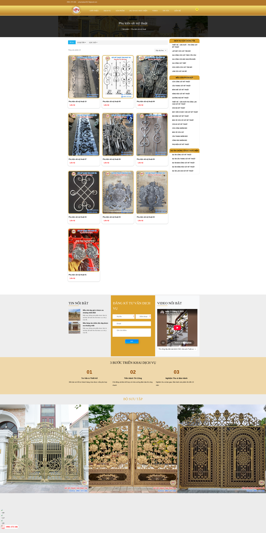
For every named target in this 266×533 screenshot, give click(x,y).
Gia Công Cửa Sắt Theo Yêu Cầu (184, 55)
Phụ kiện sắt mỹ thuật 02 (146, 217)
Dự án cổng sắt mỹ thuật (181, 154)
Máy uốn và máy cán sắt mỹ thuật (185, 112)
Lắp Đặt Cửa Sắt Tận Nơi (181, 51)
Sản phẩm (120, 11)
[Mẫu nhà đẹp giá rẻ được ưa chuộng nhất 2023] (74, 320)
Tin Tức (166, 11)
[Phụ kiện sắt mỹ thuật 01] (84, 250)
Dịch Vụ (107, 11)
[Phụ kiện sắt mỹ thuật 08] (152, 77)
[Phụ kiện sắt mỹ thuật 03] (118, 193)
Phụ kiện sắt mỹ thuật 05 (146, 159)
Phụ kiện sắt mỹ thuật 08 (146, 101)
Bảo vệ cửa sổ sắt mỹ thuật (183, 120)
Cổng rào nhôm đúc (179, 140)
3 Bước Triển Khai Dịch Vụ (133, 363)
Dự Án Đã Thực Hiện (138, 11)
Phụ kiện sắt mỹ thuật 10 (77, 101)
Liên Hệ (177, 11)
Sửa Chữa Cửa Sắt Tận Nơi (182, 67)
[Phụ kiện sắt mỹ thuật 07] (84, 135)
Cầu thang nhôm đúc (180, 136)
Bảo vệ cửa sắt (178, 132)
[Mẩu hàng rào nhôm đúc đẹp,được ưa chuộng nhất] (74, 333)
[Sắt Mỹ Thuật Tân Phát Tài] (76, 14)
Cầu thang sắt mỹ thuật (181, 86)
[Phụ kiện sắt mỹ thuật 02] (152, 193)
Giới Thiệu (94, 11)
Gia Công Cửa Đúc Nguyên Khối (183, 59)
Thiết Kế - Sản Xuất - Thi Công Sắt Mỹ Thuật (184, 46)
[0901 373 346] (3, 527)
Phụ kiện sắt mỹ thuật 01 (77, 275)
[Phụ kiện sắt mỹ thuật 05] (152, 135)
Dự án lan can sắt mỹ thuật (182, 171)
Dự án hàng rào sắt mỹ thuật (183, 167)
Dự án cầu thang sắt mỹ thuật (183, 159)
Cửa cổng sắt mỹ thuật (181, 81)
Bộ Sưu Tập (133, 399)
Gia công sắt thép (179, 63)
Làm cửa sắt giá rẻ (179, 71)
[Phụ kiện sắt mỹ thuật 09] (118, 77)
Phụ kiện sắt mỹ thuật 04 (77, 217)
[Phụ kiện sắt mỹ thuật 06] (118, 135)
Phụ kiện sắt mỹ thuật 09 (112, 101)
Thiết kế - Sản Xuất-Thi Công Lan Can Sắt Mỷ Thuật (184, 103)
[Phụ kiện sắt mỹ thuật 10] (84, 77)
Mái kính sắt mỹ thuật (180, 116)
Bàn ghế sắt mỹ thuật (180, 89)
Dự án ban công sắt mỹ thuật (183, 163)
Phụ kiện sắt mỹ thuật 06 (112, 159)
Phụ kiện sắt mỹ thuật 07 (77, 159)
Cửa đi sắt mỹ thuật (179, 124)
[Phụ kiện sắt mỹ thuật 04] (84, 193)
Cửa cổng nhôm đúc (179, 128)
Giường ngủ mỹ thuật (180, 98)
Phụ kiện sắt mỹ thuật (180, 144)
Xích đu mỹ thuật (178, 108)
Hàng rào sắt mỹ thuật (181, 94)
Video (155, 11)
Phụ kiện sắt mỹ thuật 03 (112, 217)
